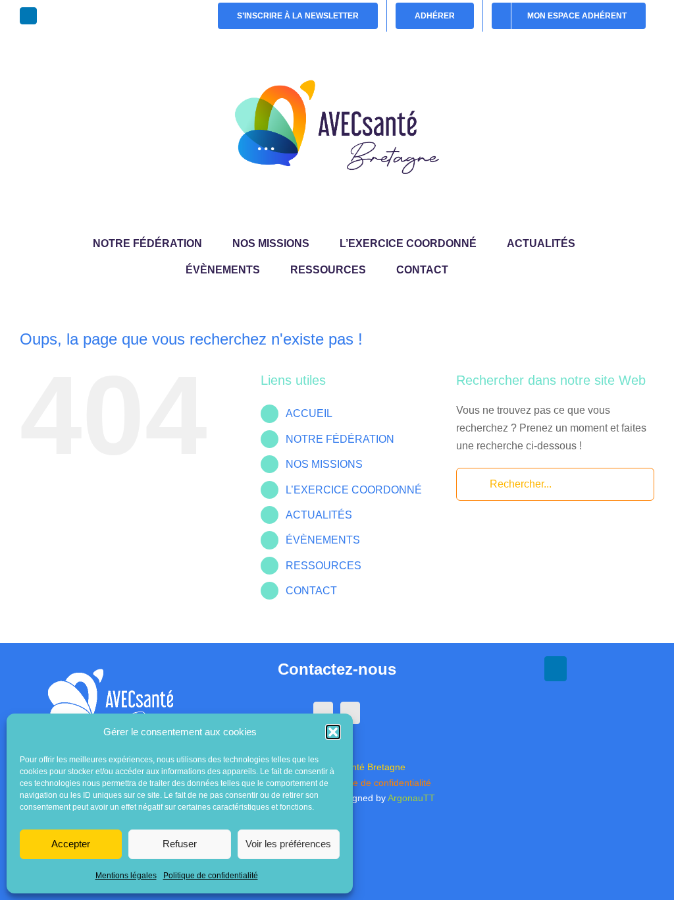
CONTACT (311, 590)
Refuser (180, 843)
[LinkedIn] (323, 713)
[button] (333, 732)
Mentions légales (126, 875)
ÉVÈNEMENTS (323, 540)
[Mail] (350, 713)
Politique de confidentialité (210, 875)
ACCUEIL (309, 413)
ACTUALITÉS (319, 514)
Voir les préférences (288, 843)
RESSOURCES (323, 565)
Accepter (70, 843)
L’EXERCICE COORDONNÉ (354, 489)
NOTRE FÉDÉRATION (340, 439)
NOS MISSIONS (324, 464)
